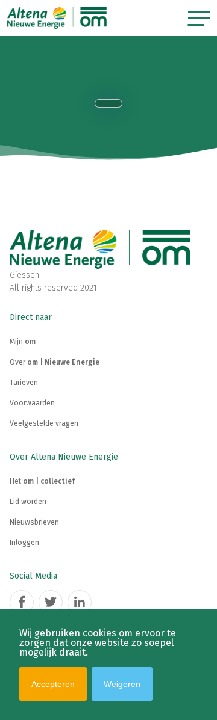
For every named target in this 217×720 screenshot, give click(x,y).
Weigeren (122, 684)
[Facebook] (22, 602)
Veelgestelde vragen (44, 423)
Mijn (23, 341)
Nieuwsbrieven (34, 522)
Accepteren (53, 684)
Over (54, 362)
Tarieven (24, 382)
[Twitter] (51, 602)
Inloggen (24, 542)
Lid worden (28, 501)
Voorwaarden (32, 403)
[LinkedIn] (80, 602)
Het (42, 481)
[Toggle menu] (199, 18)
